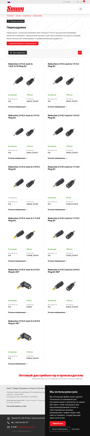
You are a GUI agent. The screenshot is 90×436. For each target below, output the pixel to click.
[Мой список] (82, 2)
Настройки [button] (75, 429)
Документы (24, 388)
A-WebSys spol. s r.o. (24, 431)
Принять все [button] (58, 423)
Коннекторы (27, 15)
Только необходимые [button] (60, 429)
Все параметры (19, 53)
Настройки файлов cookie (16, 406)
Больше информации (17, 107)
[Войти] (78, 2)
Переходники (37, 15)
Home (9, 388)
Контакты (42, 388)
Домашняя (10, 15)
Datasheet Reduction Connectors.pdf (22, 43)
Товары (18, 15)
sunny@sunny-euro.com (26, 427)
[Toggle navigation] (80, 9)
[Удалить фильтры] (80, 52)
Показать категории (17, 21)
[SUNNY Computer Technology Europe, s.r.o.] (15, 9)
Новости (33, 388)
